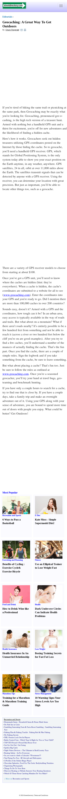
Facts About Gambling (35, 727)
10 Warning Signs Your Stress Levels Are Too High (47, 701)
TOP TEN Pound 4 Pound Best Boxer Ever (20, 743)
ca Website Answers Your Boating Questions (34, 771)
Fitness (38, 560)
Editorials (7, 17)
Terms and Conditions (41, 795)
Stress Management (43, 694)
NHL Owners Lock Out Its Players (17, 737)
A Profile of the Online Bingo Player (18, 761)
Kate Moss (41, 519)
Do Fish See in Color (12, 725)
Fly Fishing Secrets (11, 735)
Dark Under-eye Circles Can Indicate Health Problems (48, 612)
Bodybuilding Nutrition (45, 763)
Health (37, 604)
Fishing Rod (33, 732)
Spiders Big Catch (11, 748)
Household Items (25, 722)
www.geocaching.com (16, 295)
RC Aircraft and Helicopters (31, 758)
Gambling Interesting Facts (14, 727)
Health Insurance (9, 649)
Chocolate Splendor (11, 763)
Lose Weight (40, 649)
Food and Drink (9, 604)
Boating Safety (9, 753)
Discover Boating (10, 771)
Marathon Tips (8, 694)
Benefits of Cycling (12, 564)
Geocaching (11, 22)
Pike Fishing (45, 732)
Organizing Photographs (13, 766)
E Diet (37, 515)
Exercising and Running (12, 560)
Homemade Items (10, 722)
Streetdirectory (28, 795)
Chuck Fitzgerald (12, 30)
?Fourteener (34, 755)
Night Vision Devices (12, 750)
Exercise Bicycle (11, 571)
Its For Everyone (23, 753)
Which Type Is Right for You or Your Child (36, 740)
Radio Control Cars (11, 740)
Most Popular (10, 492)
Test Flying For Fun (11, 758)
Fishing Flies (9, 732)
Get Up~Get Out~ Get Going (15, 745)
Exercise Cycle (10, 567)
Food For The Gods (27, 763)
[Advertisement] (33, 68)
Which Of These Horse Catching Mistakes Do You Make (25, 773)
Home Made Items (41, 722)
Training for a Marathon (16, 697)
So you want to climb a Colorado (16, 755)
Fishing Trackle (22, 732)
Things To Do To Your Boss (14, 768)
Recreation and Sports (11, 515)
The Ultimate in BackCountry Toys (35, 750)
